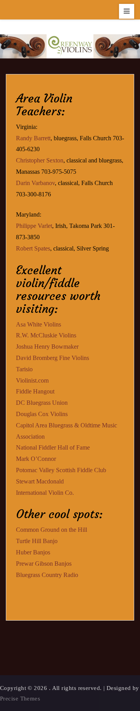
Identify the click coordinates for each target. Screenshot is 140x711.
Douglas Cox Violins (42, 414)
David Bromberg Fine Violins (52, 358)
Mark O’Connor (36, 458)
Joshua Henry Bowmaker (47, 346)
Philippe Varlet (34, 225)
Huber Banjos (33, 552)
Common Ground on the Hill (51, 529)
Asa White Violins (38, 324)
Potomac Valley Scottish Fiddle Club (61, 470)
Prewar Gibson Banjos (44, 563)
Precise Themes (20, 698)
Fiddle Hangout (35, 391)
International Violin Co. (45, 492)
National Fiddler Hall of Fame (53, 447)
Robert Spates (33, 248)
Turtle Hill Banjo (37, 541)
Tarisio (24, 369)
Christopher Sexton (39, 160)
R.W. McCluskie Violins (46, 335)
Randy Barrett (33, 138)
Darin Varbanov (35, 183)
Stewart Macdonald (40, 481)
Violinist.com (32, 380)
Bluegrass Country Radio (47, 575)
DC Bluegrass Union (42, 402)
